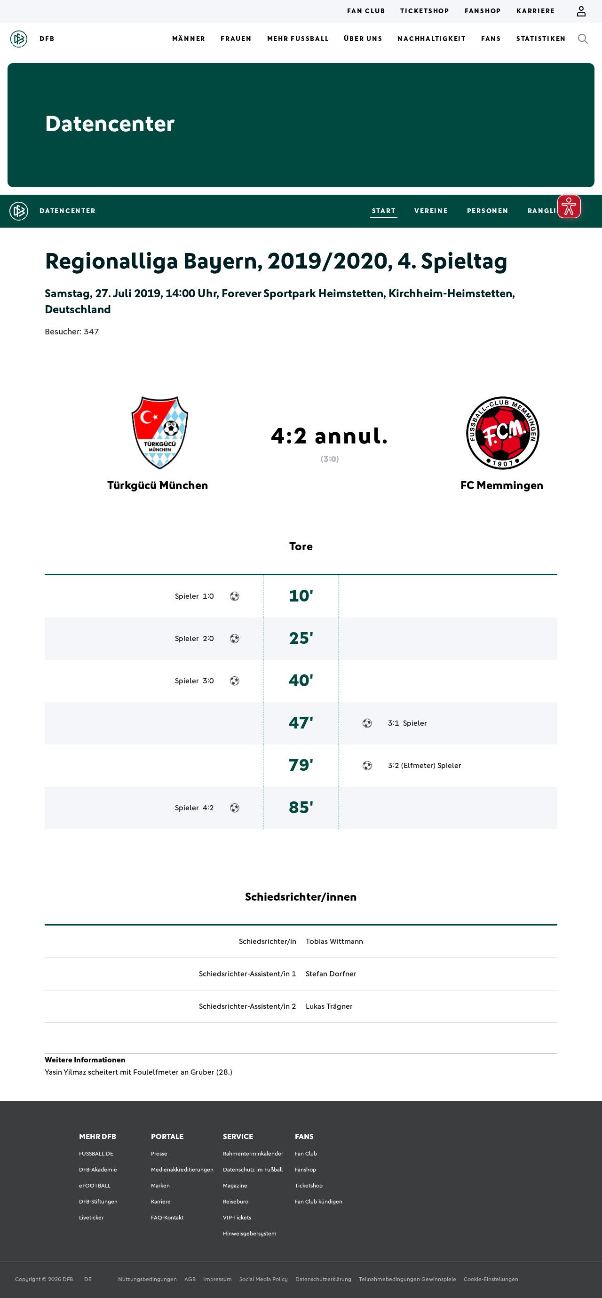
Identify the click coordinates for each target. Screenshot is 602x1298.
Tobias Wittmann (334, 941)
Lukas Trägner (329, 1006)
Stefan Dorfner (331, 974)
